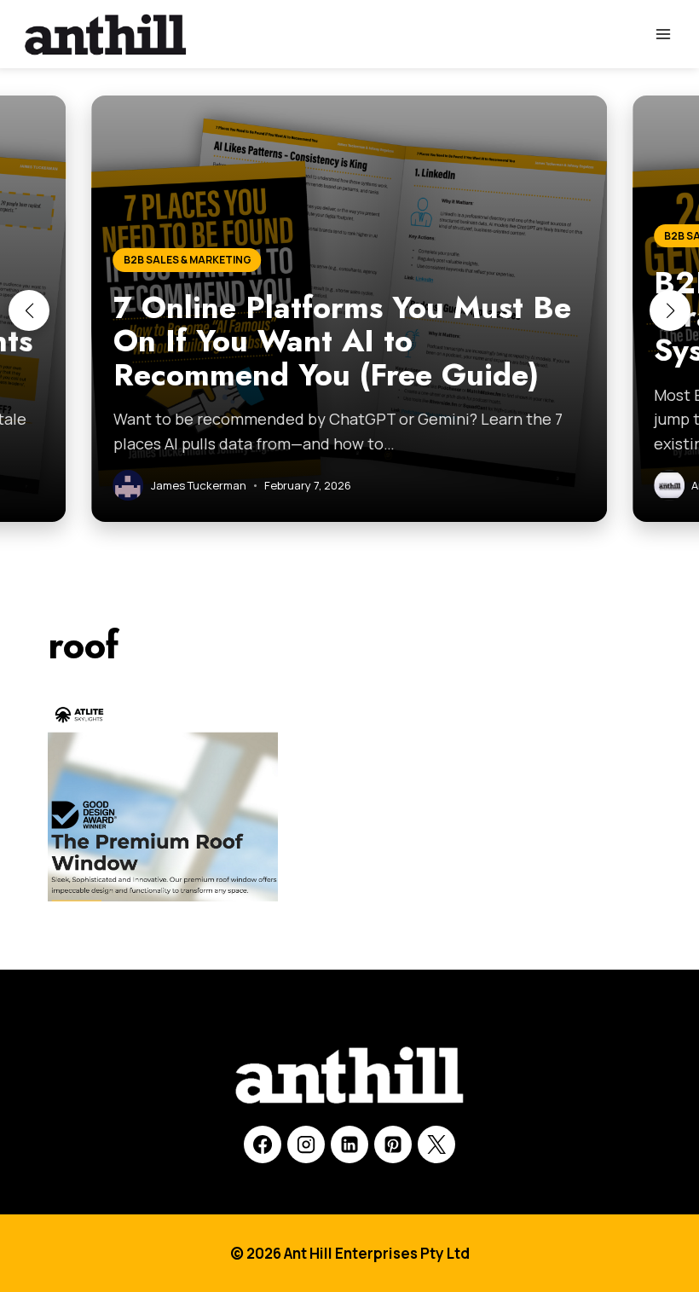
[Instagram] (306, 1144)
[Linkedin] (349, 1144)
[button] (29, 310)
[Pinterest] (393, 1144)
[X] (436, 1144)
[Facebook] (262, 1144)
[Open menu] (663, 33)
